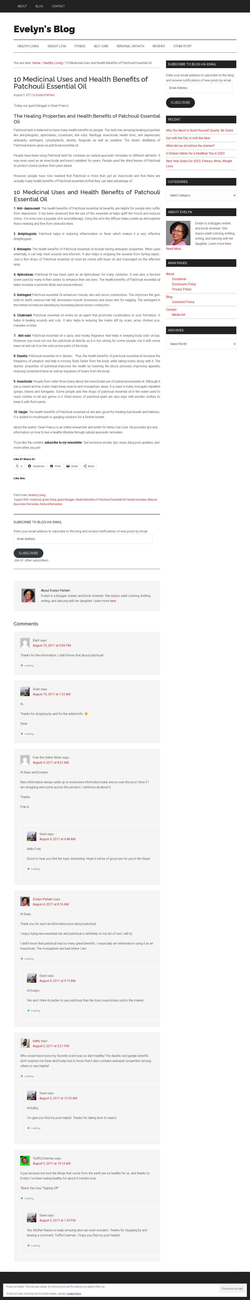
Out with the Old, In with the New (188, 138)
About (170, 274)
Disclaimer (179, 279)
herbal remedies (137, 499)
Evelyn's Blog (44, 28)
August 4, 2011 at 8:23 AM (51, 762)
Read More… (174, 249)
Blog (169, 297)
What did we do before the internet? (190, 146)
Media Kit (178, 315)
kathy (36, 1041)
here (113, 601)
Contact (171, 309)
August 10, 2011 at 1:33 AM (52, 694)
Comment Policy (183, 302)
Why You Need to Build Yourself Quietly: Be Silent (199, 130)
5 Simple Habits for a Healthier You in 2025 (195, 153)
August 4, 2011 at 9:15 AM (57, 981)
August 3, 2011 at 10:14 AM (52, 1163)
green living (49, 499)
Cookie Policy (74, 1293)
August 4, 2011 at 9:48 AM (57, 839)
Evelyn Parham (43, 899)
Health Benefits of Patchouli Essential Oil (100, 499)
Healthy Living (36, 495)
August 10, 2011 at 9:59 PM (52, 645)
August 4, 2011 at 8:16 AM (51, 904)
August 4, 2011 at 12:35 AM (58, 1098)
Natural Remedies (51, 504)
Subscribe (28, 553)
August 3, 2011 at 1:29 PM (57, 1220)
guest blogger (65, 499)
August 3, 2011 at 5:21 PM (51, 1046)
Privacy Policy (181, 289)
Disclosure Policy (184, 284)
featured (35, 499)
